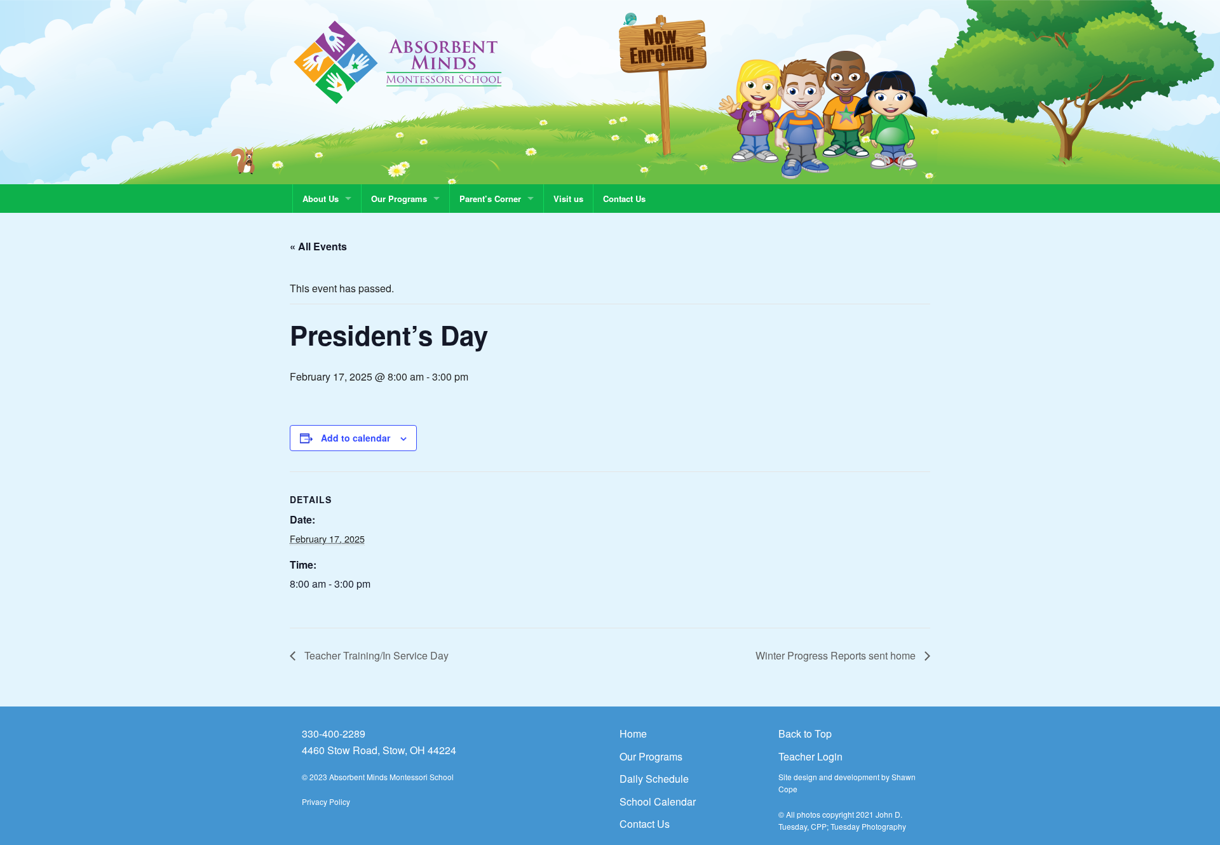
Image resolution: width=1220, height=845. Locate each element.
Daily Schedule (654, 778)
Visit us (568, 199)
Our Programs (399, 199)
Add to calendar (355, 437)
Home (633, 733)
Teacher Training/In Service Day (375, 655)
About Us (320, 199)
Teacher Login (810, 756)
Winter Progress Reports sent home (837, 655)
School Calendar (658, 801)
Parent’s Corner (490, 199)
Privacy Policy (326, 801)
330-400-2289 (333, 733)
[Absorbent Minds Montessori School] (398, 61)
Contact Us (624, 199)
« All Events (318, 246)
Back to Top (805, 733)
